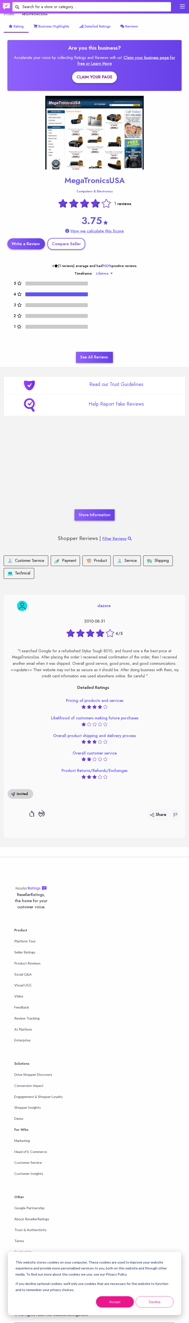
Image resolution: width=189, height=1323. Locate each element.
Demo (18, 1118)
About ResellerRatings (31, 1219)
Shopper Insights (27, 1107)
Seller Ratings (24, 952)
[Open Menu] (182, 6)
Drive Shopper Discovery (33, 1074)
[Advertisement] (94, 470)
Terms (19, 1241)
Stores (9, 14)
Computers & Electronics (95, 191)
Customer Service (28, 1162)
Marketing (22, 1140)
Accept (115, 1302)
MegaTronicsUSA (94, 180)
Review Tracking (27, 1018)
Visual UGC (23, 985)
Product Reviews (27, 963)
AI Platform (23, 1029)
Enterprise (22, 1040)
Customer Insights (28, 1173)
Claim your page (94, 77)
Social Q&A (23, 974)
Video (18, 996)
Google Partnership (29, 1208)
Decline (154, 1302)
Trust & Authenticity (30, 1230)
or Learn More (99, 63)
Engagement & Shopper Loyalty (38, 1097)
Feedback (21, 1007)
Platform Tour (25, 941)
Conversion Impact (29, 1085)
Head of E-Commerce (30, 1152)
